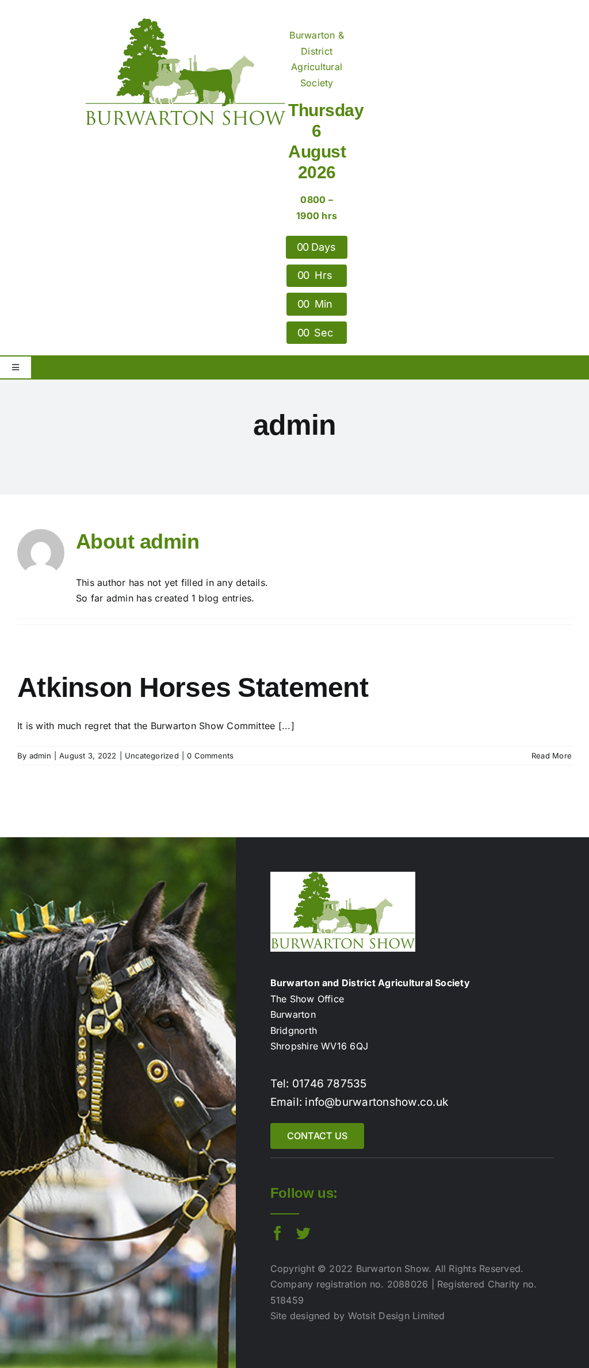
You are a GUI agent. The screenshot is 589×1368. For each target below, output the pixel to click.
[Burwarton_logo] (185, 23)
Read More (551, 755)
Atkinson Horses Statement (192, 687)
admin (40, 755)
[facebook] (277, 1233)
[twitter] (303, 1233)
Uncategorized (152, 755)
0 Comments (210, 755)
